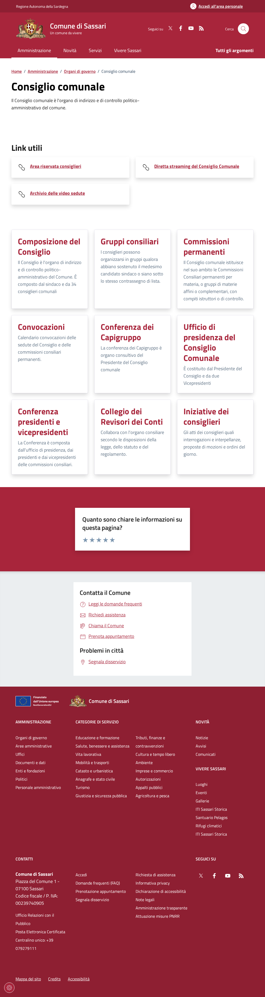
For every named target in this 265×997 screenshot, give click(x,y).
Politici (21, 779)
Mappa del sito (28, 979)
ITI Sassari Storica (211, 809)
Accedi (81, 875)
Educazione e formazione (97, 738)
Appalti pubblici (149, 787)
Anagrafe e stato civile (95, 779)
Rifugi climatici (209, 826)
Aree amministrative (34, 746)
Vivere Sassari (211, 769)
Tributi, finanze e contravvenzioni (150, 742)
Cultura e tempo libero (155, 754)
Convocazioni (41, 327)
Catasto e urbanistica (94, 771)
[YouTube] (189, 28)
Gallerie (202, 801)
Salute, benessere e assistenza (102, 746)
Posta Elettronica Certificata (40, 932)
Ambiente (144, 762)
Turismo (83, 787)
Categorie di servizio (97, 722)
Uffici (20, 754)
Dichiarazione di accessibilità (161, 891)
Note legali (145, 899)
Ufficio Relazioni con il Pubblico (35, 919)
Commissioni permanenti (206, 246)
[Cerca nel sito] (243, 28)
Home (16, 71)
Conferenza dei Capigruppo (127, 332)
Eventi (201, 792)
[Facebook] (178, 28)
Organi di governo (79, 71)
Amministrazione (43, 71)
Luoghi (202, 784)
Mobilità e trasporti (92, 762)
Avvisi (201, 746)
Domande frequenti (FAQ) (98, 883)
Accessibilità (79, 979)
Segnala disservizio (92, 899)
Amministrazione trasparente (161, 908)
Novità (202, 722)
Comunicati (206, 754)
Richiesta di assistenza (155, 875)
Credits (54, 979)
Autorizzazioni (148, 779)
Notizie (202, 738)
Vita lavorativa (88, 754)
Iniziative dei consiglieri (206, 416)
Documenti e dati (31, 762)
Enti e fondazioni (30, 771)
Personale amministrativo (38, 787)
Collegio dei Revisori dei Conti (132, 416)
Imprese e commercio (154, 771)
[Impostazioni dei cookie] (9, 987)
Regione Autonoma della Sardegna (42, 6)
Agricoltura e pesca (152, 796)
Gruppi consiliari (130, 241)
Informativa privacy (153, 883)
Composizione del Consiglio (49, 246)
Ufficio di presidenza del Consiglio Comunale (209, 342)
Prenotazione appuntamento (101, 891)
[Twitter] (168, 28)
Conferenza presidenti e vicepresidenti (43, 421)
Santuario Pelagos (211, 817)
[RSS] (199, 28)
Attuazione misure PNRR (158, 916)
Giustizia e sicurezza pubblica (101, 796)
